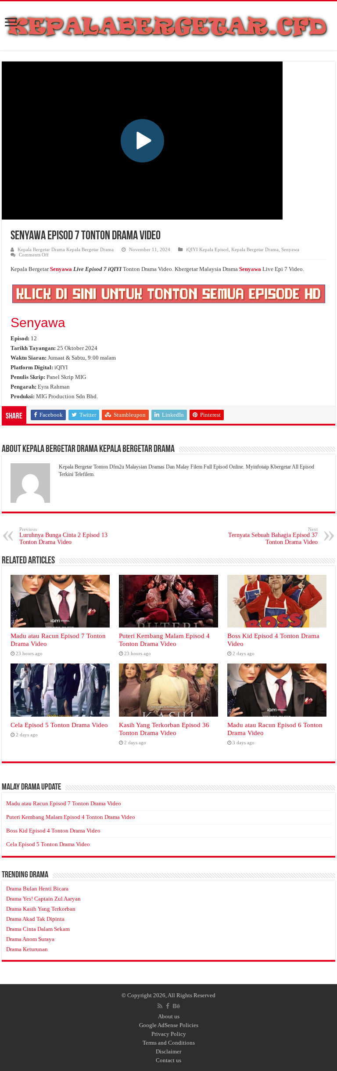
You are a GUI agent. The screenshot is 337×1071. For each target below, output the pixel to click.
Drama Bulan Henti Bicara (37, 888)
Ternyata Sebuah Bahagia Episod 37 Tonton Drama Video (273, 535)
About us (168, 1016)
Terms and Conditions (169, 1042)
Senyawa (290, 249)
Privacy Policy (168, 1034)
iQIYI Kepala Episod (207, 249)
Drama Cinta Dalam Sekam (38, 929)
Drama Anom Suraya (30, 939)
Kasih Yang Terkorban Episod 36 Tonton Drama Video (164, 728)
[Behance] (176, 1006)
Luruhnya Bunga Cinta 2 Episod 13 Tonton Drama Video (63, 535)
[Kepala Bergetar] (168, 24)
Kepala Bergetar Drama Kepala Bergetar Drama (66, 249)
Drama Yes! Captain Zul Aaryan (43, 898)
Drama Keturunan (27, 949)
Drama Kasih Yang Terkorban (40, 908)
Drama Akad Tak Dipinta (35, 919)
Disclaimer (168, 1051)
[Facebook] (167, 1006)
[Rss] (160, 1006)
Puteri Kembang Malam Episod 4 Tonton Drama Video (164, 639)
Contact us (168, 1060)
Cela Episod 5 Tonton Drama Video (59, 724)
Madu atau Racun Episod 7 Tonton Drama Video (63, 803)
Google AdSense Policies (168, 1025)
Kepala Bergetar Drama (255, 249)
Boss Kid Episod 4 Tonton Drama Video (53, 830)
